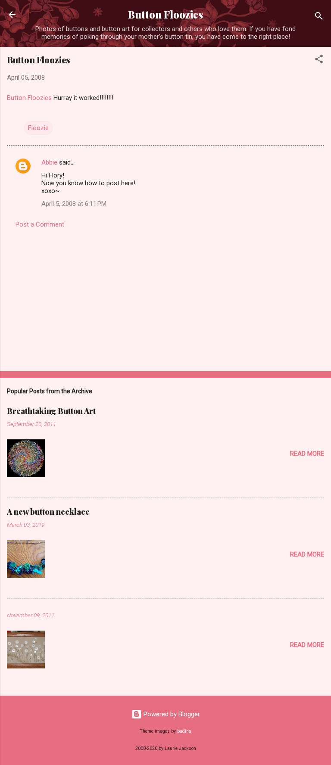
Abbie (49, 162)
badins (184, 731)
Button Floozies (165, 14)
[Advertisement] (165, 297)
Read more (307, 453)
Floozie (38, 128)
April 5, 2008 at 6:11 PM (73, 204)
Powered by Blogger (171, 714)
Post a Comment (40, 224)
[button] (319, 60)
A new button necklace (48, 512)
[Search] (319, 17)
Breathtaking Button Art (51, 411)
